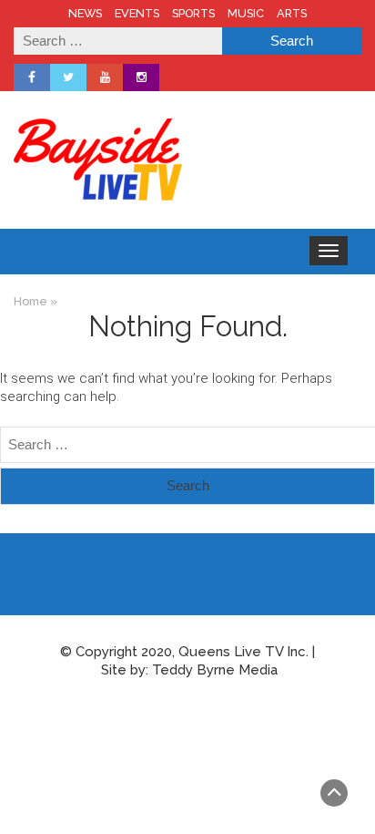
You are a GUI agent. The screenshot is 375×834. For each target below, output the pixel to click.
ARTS (292, 13)
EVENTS (137, 13)
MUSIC (246, 13)
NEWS (85, 13)
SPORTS (193, 13)
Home (30, 301)
